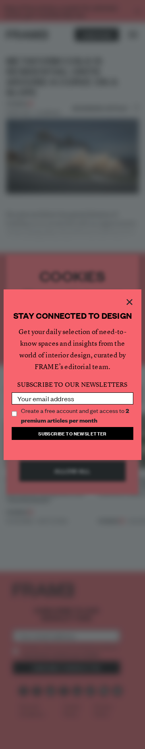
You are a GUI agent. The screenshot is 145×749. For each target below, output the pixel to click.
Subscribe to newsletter (72, 433)
